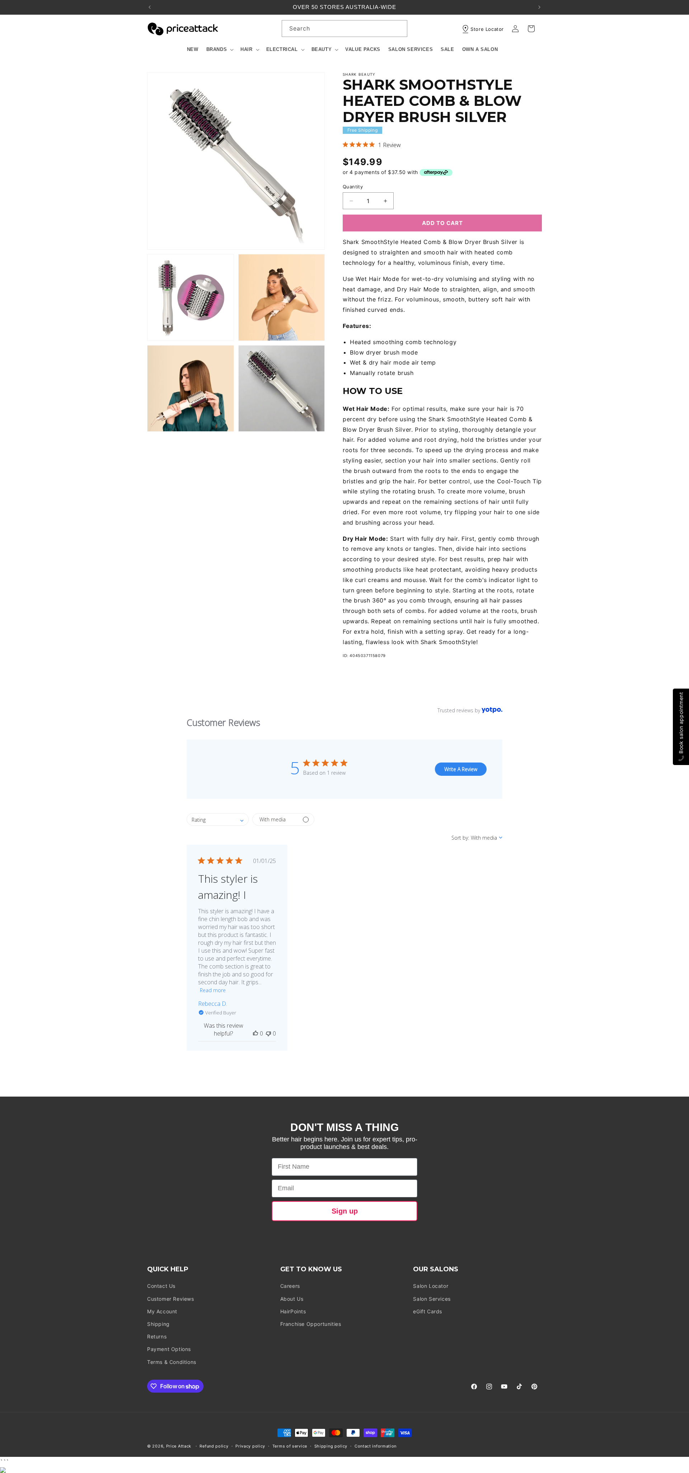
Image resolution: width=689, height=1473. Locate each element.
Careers (290, 1286)
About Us (292, 1299)
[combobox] (344, 28)
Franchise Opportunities (310, 1324)
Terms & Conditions (171, 1362)
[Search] (399, 28)
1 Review (389, 145)
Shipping (158, 1324)
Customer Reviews (170, 1299)
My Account (162, 1311)
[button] (219, 50)
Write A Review (460, 769)
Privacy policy (250, 1446)
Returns (157, 1336)
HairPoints (293, 1311)
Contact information (376, 1446)
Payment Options (169, 1349)
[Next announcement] (539, 7)
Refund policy (214, 1446)
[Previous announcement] (150, 7)
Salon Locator (430, 1286)
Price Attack (178, 1446)
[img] (345, 144)
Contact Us (161, 1286)
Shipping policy (331, 1446)
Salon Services (431, 1299)
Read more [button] (213, 990)
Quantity (353, 186)
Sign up (345, 1211)
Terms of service (289, 1446)
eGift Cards (427, 1311)
